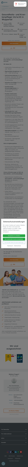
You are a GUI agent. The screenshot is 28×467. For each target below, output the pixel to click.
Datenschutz (17, 245)
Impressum (10, 245)
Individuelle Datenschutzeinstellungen (14, 242)
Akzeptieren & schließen (14, 235)
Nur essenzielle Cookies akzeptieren (14, 239)
